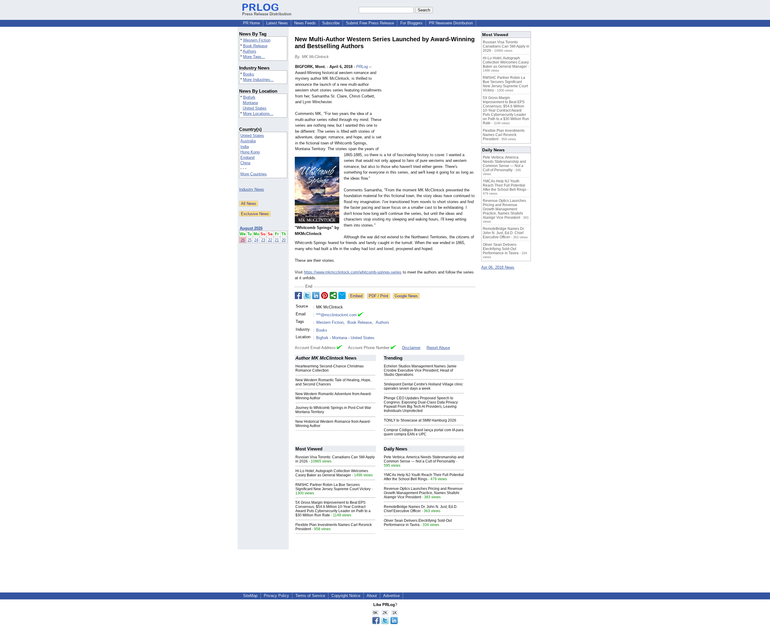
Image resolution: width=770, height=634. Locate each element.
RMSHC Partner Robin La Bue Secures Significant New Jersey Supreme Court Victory (333, 487)
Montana (250, 103)
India (244, 146)
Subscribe (331, 23)
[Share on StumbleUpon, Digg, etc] (333, 295)
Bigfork (249, 97)
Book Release (255, 46)
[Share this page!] (385, 622)
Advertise (391, 595)
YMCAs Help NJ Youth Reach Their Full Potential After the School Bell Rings (424, 477)
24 (256, 240)
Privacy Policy (276, 595)
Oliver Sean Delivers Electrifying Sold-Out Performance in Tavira (418, 522)
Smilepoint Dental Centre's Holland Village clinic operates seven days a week (423, 386)
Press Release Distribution (266, 14)
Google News (406, 296)
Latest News (277, 23)
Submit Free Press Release (370, 23)
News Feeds (305, 23)
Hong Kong (250, 152)
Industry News (251, 189)
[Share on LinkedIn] (315, 295)
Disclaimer (411, 347)
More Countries (253, 174)
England (247, 157)
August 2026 (251, 228)
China (245, 163)
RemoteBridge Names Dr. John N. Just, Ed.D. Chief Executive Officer (420, 509)
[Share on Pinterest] (324, 295)
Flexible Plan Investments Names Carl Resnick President (504, 134)
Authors (249, 51)
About (372, 595)
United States (254, 108)
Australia (248, 141)
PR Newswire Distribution (451, 23)
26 (243, 240)
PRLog (362, 66)
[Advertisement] (430, 108)
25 (250, 240)
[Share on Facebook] (298, 295)
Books (248, 74)
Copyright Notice (345, 595)
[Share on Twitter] (307, 295)
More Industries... (258, 79)
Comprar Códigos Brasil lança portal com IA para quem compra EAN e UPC (424, 432)
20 (284, 240)
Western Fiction (256, 40)
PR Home (251, 23)
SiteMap (250, 595)
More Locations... (258, 113)
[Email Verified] (360, 315)
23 (263, 240)
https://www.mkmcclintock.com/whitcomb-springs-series (353, 272)
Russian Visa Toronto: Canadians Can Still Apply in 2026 (506, 46)
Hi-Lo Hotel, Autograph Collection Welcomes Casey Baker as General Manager (331, 473)
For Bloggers (411, 23)
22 (270, 240)
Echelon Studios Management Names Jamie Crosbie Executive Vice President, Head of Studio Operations (420, 370)
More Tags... (254, 56)
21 (277, 240)
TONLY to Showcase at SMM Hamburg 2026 (420, 420)
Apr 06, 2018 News (497, 267)
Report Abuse (438, 347)
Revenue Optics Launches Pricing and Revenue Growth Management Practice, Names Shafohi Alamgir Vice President (423, 493)
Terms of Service (310, 595)
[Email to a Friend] (342, 295)
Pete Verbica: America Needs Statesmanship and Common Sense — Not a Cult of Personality (424, 459)
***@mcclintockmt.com (336, 315)
